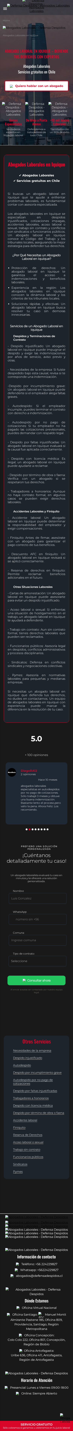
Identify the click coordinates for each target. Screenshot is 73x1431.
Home (6, 20)
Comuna (18, 932)
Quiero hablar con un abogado (38, 86)
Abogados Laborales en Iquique (20, 35)
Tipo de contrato (23, 953)
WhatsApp (20, 912)
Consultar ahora (39, 980)
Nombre (18, 891)
